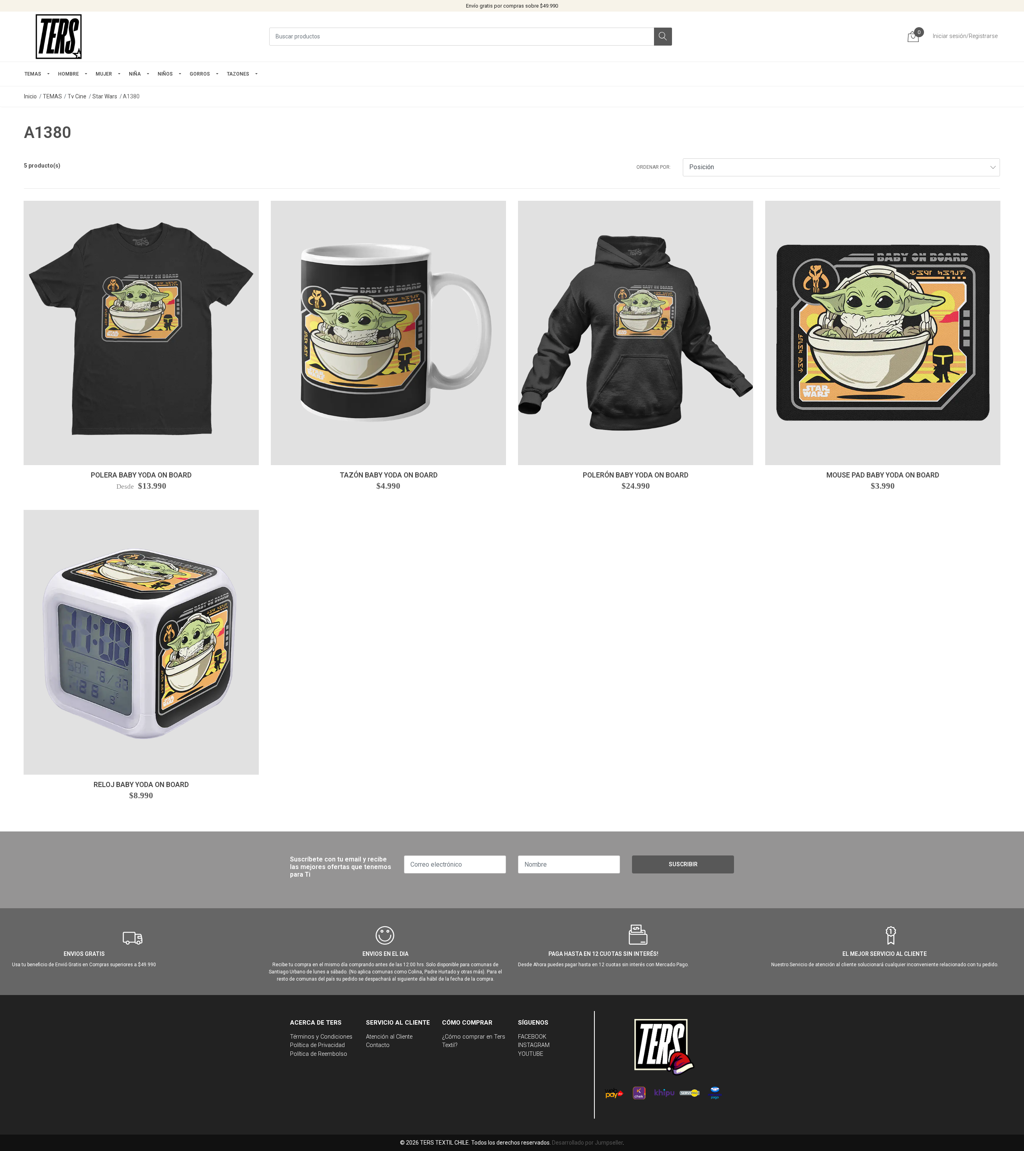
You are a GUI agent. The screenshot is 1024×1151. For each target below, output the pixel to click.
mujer (104, 74)
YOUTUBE (530, 1054)
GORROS (200, 74)
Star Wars (104, 96)
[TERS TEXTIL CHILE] (60, 37)
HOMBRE (68, 74)
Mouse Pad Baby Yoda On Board (882, 475)
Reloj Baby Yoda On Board (141, 785)
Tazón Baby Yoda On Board (389, 475)
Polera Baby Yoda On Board (141, 475)
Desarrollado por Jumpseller (587, 1142)
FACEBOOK (532, 1036)
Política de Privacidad (317, 1045)
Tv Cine (77, 96)
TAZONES (238, 74)
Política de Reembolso (318, 1054)
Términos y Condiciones (321, 1036)
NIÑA (135, 74)
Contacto (378, 1045)
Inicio (30, 96)
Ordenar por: (653, 167)
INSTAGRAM (534, 1045)
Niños (165, 74)
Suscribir (683, 864)
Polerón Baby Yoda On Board (635, 475)
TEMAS (32, 74)
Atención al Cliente (389, 1036)
